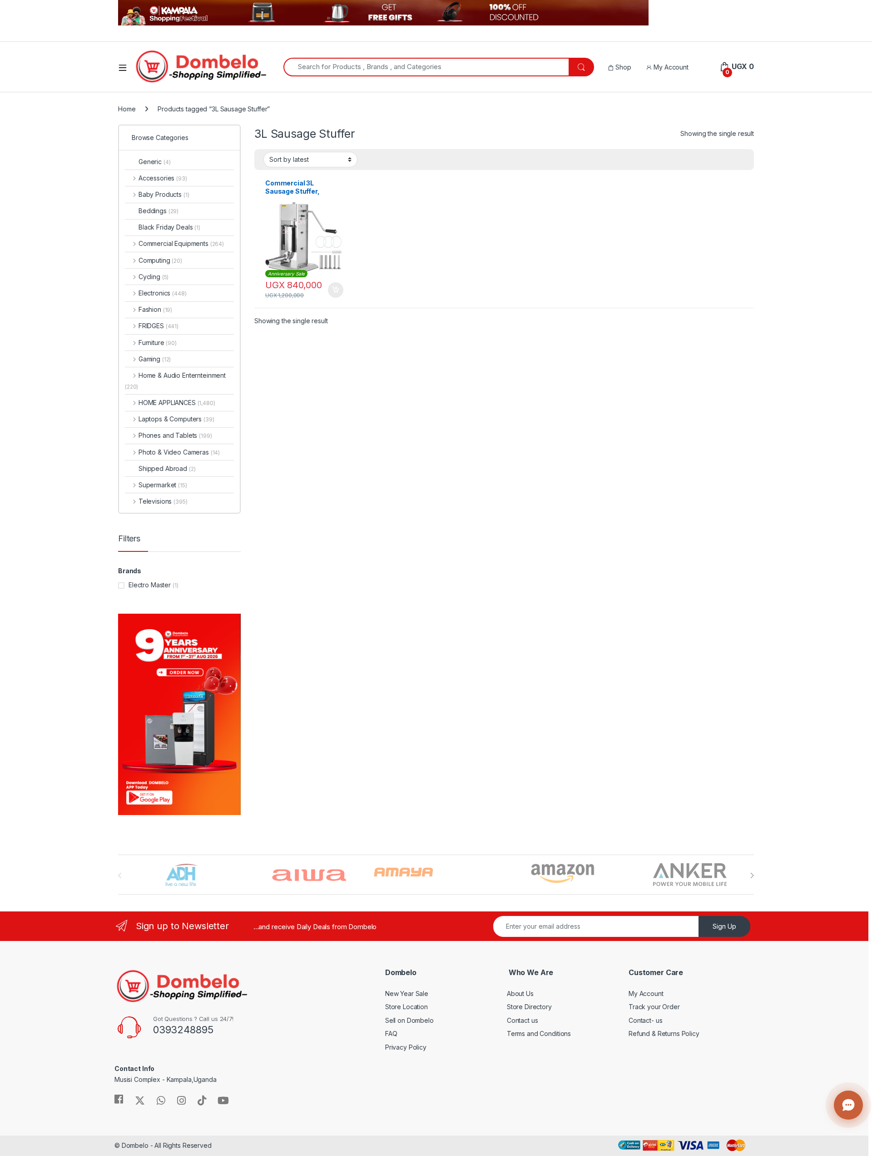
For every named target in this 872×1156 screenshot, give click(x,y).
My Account (670, 67)
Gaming (155, 359)
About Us (520, 993)
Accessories (163, 178)
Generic (154, 161)
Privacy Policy (405, 1047)
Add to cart (335, 290)
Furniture (158, 342)
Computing (160, 260)
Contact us (522, 1020)
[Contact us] (848, 1105)
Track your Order (654, 1007)
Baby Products (164, 194)
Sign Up (724, 926)
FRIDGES (158, 326)
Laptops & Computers (176, 419)
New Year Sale (406, 993)
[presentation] (752, 875)
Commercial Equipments (181, 243)
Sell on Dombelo (409, 1020)
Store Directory (529, 1007)
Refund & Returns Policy (664, 1033)
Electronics (162, 293)
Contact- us (645, 1020)
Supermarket (163, 485)
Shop (622, 67)
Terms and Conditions (539, 1033)
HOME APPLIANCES (177, 402)
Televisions (163, 501)
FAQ (391, 1033)
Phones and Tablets (175, 435)
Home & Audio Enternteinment (175, 380)
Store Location (406, 1007)
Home (126, 109)
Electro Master (150, 585)
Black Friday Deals (169, 227)
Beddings (158, 211)
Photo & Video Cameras (179, 452)
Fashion (155, 309)
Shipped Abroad (167, 468)
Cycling (153, 276)
